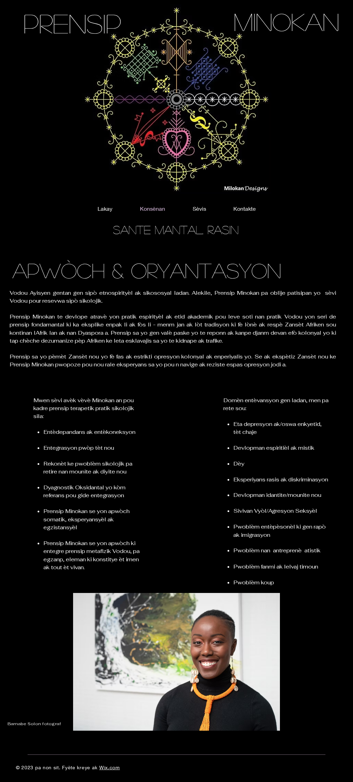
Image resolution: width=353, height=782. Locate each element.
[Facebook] (338, 415)
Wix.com (109, 767)
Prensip (72, 23)
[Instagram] (338, 444)
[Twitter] (338, 430)
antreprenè (287, 550)
